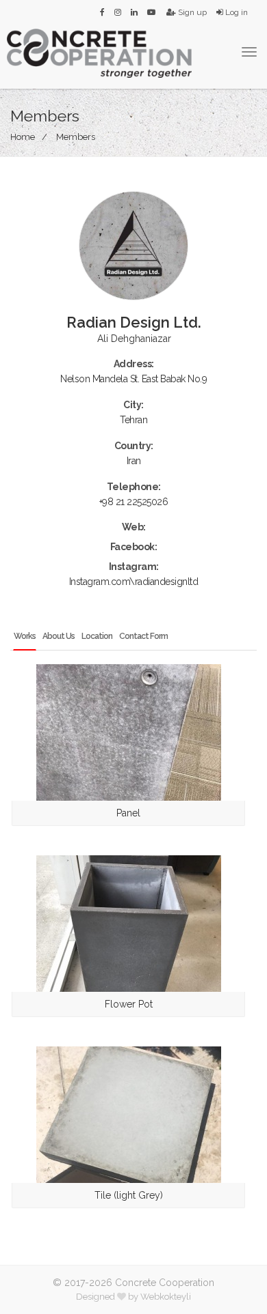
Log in (235, 12)
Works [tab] (25, 636)
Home (22, 137)
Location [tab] (96, 636)
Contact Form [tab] (143, 636)
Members (75, 137)
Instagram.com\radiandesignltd (134, 581)
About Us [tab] (58, 636)
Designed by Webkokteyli (133, 1296)
